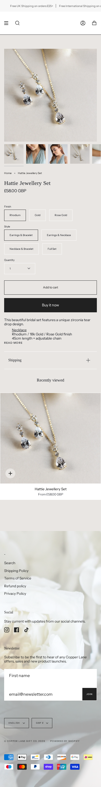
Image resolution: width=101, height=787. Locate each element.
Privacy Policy (15, 593)
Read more (13, 343)
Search (9, 563)
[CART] (94, 23)
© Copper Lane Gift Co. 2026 (24, 741)
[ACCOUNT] (82, 23)
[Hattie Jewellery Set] (50, 438)
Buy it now (50, 305)
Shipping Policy (16, 571)
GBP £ (40, 723)
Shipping (14, 360)
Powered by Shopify (65, 741)
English (14, 723)
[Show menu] (8, 23)
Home (8, 173)
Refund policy (15, 586)
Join (89, 694)
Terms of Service (17, 578)
